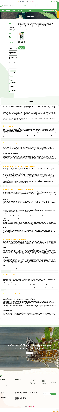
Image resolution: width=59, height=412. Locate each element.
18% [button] (9, 58)
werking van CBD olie (6, 178)
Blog (25, 10)
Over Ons (20, 10)
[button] (56, 2)
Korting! (13, 10)
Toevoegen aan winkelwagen (21, 48)
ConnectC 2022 (7, 406)
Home (2, 10)
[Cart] (56, 11)
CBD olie (11, 42)
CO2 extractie (11, 30)
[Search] (52, 10)
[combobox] (22, 29)
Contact (30, 10)
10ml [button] (9, 64)
